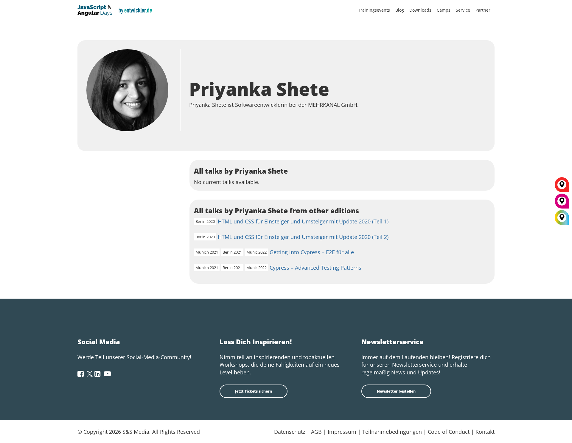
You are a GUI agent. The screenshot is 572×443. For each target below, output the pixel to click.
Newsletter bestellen (396, 391)
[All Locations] (562, 217)
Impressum (342, 431)
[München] (562, 203)
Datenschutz (289, 431)
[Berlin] (562, 186)
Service (463, 10)
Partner (482, 10)
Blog (399, 10)
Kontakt (485, 431)
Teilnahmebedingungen (392, 431)
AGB (316, 431)
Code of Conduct (449, 431)
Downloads (420, 10)
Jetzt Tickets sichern (253, 391)
